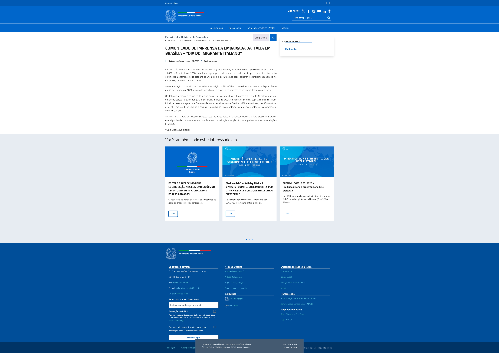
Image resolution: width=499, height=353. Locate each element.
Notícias (185, 37)
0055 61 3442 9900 (181, 282)
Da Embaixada (199, 37)
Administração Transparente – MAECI (297, 303)
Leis (175, 213)
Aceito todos (290, 347)
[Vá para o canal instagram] (313, 10)
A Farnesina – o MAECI (235, 271)
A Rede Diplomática (233, 276)
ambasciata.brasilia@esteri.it (188, 288)
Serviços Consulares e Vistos (293, 282)
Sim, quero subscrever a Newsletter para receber (187, 327)
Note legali (170, 347)
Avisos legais (180, 320)
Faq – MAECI (286, 319)
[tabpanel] (192, 191)
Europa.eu (233, 305)
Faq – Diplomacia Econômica (293, 314)
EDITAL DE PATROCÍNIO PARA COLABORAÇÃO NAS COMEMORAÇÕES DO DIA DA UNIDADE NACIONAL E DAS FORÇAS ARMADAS (191, 188)
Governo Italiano (236, 298)
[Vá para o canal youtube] (318, 10)
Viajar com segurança (234, 282)
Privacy (172, 320)
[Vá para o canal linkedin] (323, 10)
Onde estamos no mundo (236, 288)
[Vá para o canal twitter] (302, 10)
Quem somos (286, 271)
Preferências (290, 344)
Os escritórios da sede (178, 293)
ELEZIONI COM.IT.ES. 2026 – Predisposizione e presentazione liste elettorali (303, 186)
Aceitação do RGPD (178, 311)
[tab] (246, 239)
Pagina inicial (171, 37)
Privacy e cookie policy (189, 347)
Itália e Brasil (286, 276)
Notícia (284, 288)
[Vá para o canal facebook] (308, 10)
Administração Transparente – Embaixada (298, 298)
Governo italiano (171, 3)
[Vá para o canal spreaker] (328, 10)
